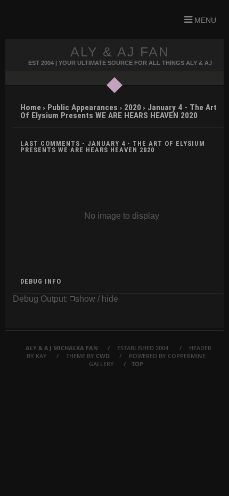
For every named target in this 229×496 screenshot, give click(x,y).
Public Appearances (82, 107)
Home (30, 107)
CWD (103, 356)
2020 (132, 107)
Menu (204, 20)
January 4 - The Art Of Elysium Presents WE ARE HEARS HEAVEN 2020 (118, 111)
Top (137, 364)
